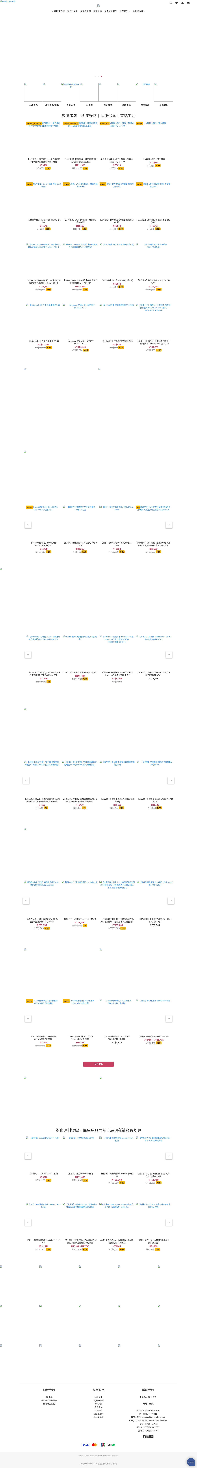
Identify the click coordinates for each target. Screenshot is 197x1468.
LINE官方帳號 (49, 1403)
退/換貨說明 (99, 1400)
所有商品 (124, 11)
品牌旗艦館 (138, 11)
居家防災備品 (110, 11)
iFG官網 (49, 1397)
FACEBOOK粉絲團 (49, 1400)
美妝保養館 (85, 11)
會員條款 (98, 1410)
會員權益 (98, 1407)
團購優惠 (97, 11)
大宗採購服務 (148, 1403)
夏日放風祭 (72, 11)
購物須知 (98, 1397)
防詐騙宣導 (98, 1417)
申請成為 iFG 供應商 (148, 1397)
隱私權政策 (98, 1413)
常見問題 (98, 1403)
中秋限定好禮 (58, 11)
